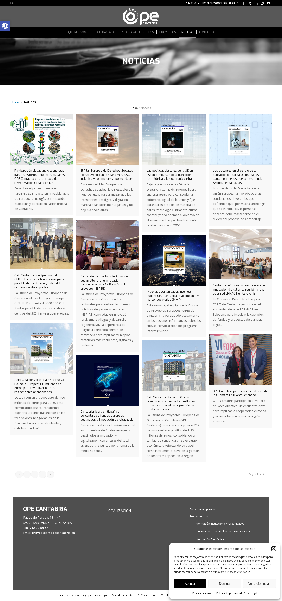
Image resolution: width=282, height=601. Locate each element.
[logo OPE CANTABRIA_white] (141, 16)
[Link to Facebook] (244, 3)
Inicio (15, 102)
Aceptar (190, 583)
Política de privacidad (229, 593)
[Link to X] (250, 3)
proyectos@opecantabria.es (220, 3)
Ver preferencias (259, 583)
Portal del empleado (202, 509)
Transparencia (199, 516)
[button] (5, 26)
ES (11, 3)
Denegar (225, 583)
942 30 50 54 (192, 3)
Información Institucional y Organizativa (219, 523)
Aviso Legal (250, 593)
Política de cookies (203, 593)
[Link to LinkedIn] (256, 3)
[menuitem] (11, 3)
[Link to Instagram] (262, 3)
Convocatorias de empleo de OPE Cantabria (222, 531)
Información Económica (209, 539)
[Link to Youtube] (268, 3)
